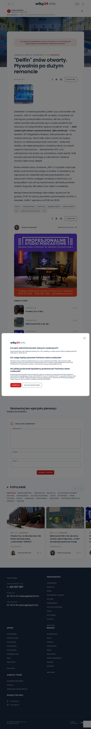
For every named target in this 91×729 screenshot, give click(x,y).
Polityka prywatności (32, 385)
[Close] (84, 338)
